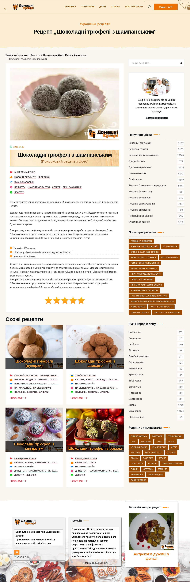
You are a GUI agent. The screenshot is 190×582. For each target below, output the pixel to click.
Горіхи (29, 462)
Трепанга (162, 469)
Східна (132, 405)
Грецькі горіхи (175, 436)
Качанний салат (139, 447)
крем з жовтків (138, 307)
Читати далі (16, 398)
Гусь (133, 442)
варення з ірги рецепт (161, 307)
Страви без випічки (139, 222)
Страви (115, 6)
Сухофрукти (42, 462)
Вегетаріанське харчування (30, 384)
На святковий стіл (39, 187)
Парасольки (137, 464)
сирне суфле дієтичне (142, 279)
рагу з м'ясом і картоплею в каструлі (149, 296)
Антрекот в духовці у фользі (151, 556)
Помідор (152, 464)
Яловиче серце (138, 480)
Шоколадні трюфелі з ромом (95, 448)
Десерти (19, 192)
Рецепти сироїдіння (139, 209)
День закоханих (72, 187)
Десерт (56, 187)
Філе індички (137, 475)
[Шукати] (181, 63)
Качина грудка (159, 447)
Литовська (135, 393)
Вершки (42, 379)
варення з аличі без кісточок (145, 252)
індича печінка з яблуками (144, 268)
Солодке (19, 392)
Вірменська (135, 386)
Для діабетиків (137, 161)
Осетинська (135, 399)
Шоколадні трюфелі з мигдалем (34, 446)
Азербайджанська (139, 356)
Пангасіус (148, 458)
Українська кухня (85, 375)
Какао (89, 379)
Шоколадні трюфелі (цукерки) (34, 363)
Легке (174, 447)
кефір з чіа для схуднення (143, 257)
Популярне (87, 6)
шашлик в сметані (140, 312)
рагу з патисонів (169, 257)
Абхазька (134, 350)
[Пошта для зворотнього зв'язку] (16, 552)
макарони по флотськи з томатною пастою (152, 301)
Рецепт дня (165, 7)
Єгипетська (135, 338)
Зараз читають (134, 6)
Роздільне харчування (141, 216)
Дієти (102, 6)
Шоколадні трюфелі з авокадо (95, 363)
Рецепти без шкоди (140, 197)
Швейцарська (136, 417)
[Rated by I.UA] (22, 556)
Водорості (157, 436)
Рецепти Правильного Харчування (147, 185)
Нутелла (171, 453)
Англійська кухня (24, 172)
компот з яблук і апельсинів (145, 263)
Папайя (162, 458)
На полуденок (22, 388)
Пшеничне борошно (172, 464)
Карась (171, 442)
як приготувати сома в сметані (146, 285)
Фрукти (79, 379)
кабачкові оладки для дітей (144, 247)
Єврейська (135, 332)
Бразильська (136, 374)
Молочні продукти (25, 177)
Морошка (135, 453)
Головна (70, 6)
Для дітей (19, 187)
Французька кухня (51, 375)
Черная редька (155, 475)
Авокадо (101, 379)
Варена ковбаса (139, 436)
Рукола (134, 469)
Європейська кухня (26, 375)
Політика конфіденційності (95, 563)
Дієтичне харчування (140, 167)
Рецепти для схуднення (142, 203)
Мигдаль (57, 462)
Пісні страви (57, 384)
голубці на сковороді (141, 241)
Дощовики (146, 442)
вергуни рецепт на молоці (167, 312)
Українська (135, 411)
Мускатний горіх (153, 453)
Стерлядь (148, 469)
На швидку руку (42, 388)
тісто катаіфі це (170, 247)
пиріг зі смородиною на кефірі (145, 274)
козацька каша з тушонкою (144, 290)
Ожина (134, 458)
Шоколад (44, 177)
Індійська (134, 344)
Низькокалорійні (24, 182)
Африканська (136, 362)
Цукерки (44, 392)
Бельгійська (135, 368)
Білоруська (135, 380)
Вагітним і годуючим (140, 143)
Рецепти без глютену (140, 191)
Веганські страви (138, 149)
